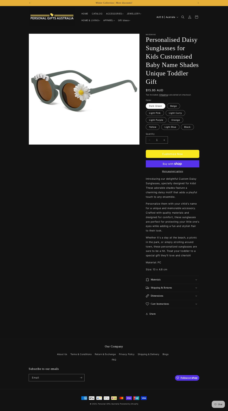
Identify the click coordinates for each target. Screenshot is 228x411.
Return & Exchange (105, 354)
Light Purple (156, 120)
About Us (62, 354)
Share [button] (152, 313)
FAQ (114, 359)
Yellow (152, 127)
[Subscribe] (81, 377)
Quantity (150, 134)
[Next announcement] (198, 3)
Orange (175, 120)
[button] (114, 13)
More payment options (172, 171)
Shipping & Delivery (148, 354)
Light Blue (170, 127)
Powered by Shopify (129, 404)
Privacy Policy (126, 354)
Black (187, 127)
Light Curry (175, 113)
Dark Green (155, 106)
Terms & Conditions (81, 354)
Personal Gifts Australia (108, 404)
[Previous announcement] (29, 3)
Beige (173, 106)
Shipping (163, 95)
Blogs (166, 354)
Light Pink (155, 113)
